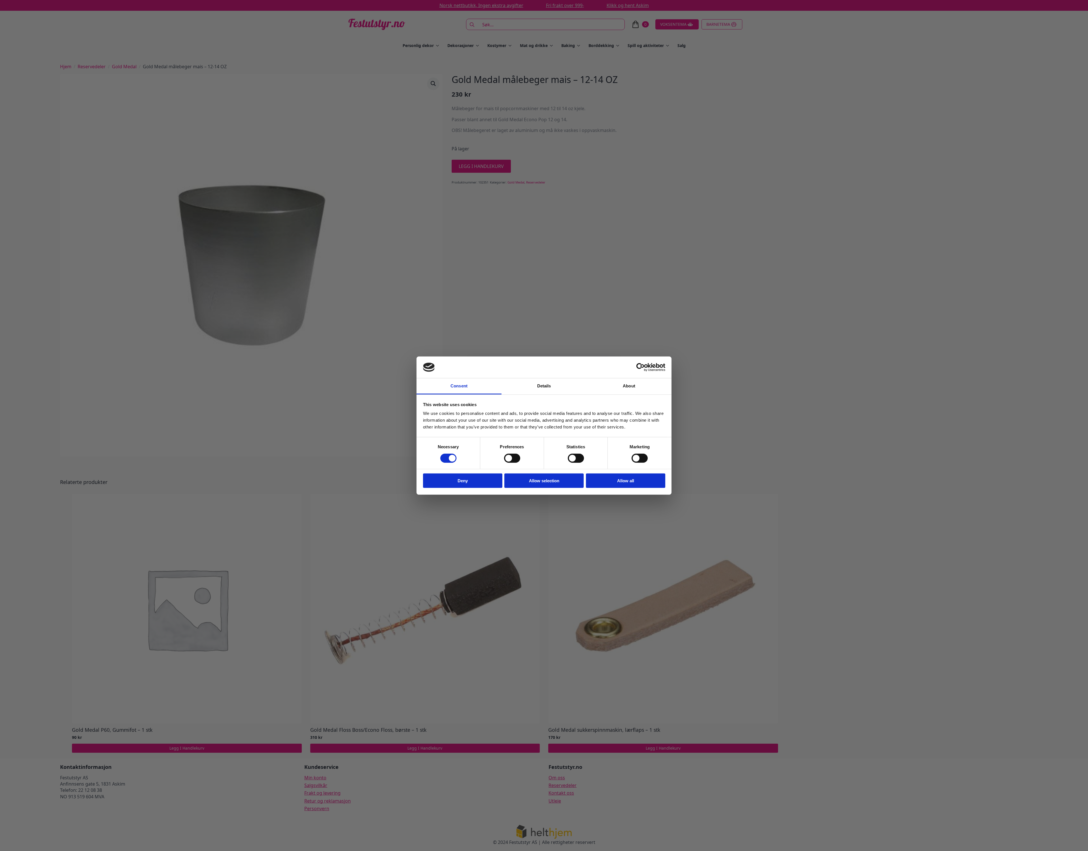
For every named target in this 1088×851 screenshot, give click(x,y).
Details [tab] (544, 385)
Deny (463, 480)
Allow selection (544, 480)
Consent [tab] (459, 385)
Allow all (625, 480)
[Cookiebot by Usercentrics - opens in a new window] (640, 367)
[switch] (512, 457)
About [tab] (629, 385)
